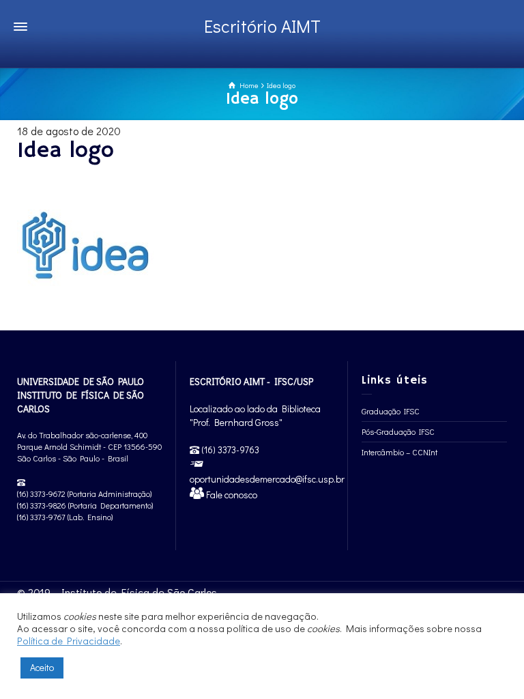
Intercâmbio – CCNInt (399, 451)
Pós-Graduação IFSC (398, 431)
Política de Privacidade (68, 640)
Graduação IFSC (391, 410)
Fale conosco (230, 494)
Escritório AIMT (262, 26)
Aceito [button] (42, 667)
